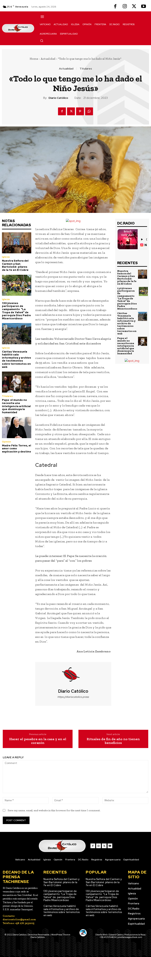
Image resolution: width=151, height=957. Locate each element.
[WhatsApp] (89, 111)
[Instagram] (124, 6)
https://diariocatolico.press (73, 697)
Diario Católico (58, 98)
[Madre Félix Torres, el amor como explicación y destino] (16, 427)
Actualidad (48, 58)
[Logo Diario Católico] (18, 28)
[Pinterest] (80, 111)
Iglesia (6, 257)
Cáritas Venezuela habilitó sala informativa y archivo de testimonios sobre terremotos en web (16, 359)
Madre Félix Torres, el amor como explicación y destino (16, 448)
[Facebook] (115, 6)
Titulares (86, 68)
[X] (134, 6)
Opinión (6, 441)
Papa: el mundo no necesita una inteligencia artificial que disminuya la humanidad (16, 406)
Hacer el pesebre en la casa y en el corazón (37, 741)
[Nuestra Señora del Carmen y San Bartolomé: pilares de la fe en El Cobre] (16, 242)
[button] (41, 40)
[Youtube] (143, 6)
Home (34, 58)
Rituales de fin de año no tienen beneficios (113, 741)
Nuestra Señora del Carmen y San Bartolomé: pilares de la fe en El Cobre (15, 265)
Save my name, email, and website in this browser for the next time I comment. (54, 810)
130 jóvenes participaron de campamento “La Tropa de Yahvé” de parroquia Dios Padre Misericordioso (16, 310)
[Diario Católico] (73, 675)
